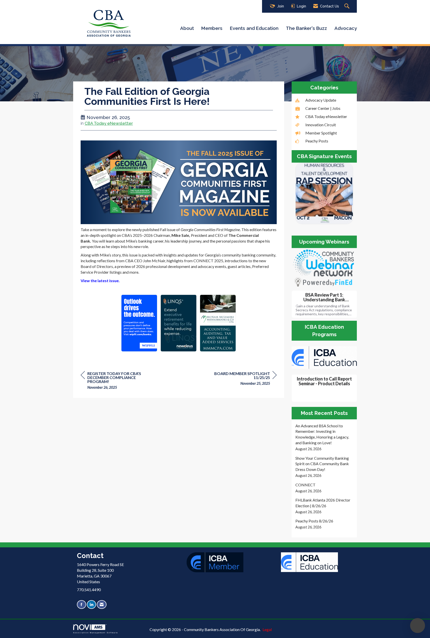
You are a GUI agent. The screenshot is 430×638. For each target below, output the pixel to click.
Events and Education (254, 28)
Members (211, 28)
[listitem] (324, 437)
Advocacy (345, 28)
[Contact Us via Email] (102, 604)
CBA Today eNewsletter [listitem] (326, 116)
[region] (239, 379)
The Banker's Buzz (306, 28)
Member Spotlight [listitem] (321, 132)
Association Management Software (95, 633)
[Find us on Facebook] (81, 604)
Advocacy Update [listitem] (320, 100)
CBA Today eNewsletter (109, 123)
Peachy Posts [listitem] (316, 140)
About (187, 28)
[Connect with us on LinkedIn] (91, 604)
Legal (267, 629)
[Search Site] (347, 6)
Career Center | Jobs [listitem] (322, 108)
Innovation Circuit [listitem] (320, 124)
